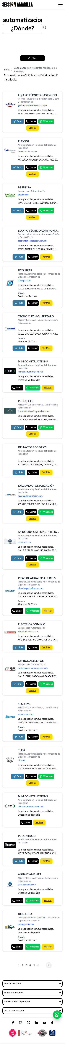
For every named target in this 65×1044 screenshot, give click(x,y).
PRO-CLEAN (26, 401)
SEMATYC (24, 704)
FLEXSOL (23, 141)
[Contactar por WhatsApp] (57, 1014)
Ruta (19, 121)
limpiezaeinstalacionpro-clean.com (34, 411)
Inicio (6, 70)
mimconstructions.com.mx (30, 372)
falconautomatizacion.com (30, 496)
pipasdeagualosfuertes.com (30, 588)
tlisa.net (21, 761)
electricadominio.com (28, 632)
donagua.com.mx (26, 924)
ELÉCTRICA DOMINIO (32, 624)
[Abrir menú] (60, 4)
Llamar (33, 121)
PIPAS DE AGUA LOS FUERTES (37, 578)
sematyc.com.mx (26, 714)
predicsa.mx (23, 195)
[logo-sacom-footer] (32, 1030)
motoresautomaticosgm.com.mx (33, 668)
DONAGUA (25, 914)
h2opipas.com (24, 281)
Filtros (34, 58)
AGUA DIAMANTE (29, 874)
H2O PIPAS (25, 270)
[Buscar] (44, 27)
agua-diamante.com (27, 885)
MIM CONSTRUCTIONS (33, 361)
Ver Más (32, 128)
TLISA (21, 750)
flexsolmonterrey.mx (27, 152)
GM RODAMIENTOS (31, 661)
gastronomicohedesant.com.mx (32, 105)
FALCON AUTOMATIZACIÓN (36, 486)
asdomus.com (24, 542)
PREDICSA (24, 187)
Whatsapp (48, 121)
